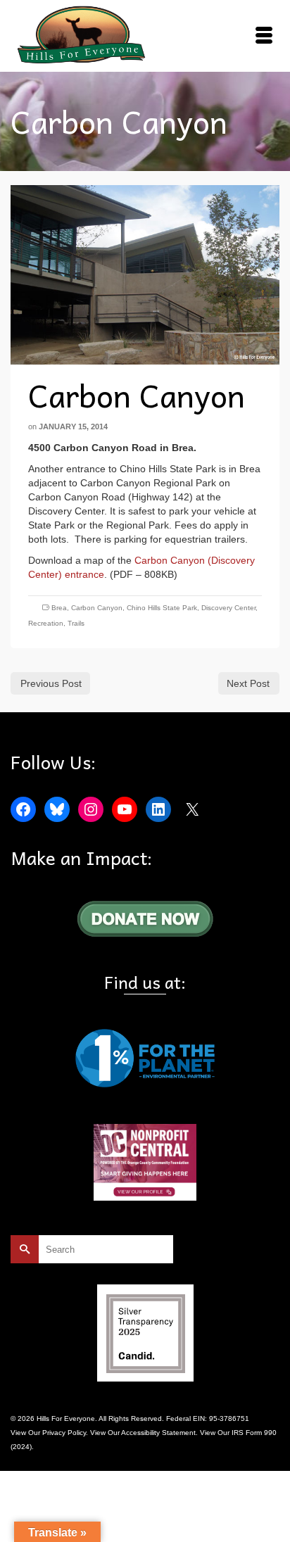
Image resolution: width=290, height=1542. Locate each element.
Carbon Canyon (96, 608)
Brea (59, 608)
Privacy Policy (64, 1432)
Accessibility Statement (158, 1432)
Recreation (45, 623)
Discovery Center (228, 608)
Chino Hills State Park (162, 608)
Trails (76, 623)
